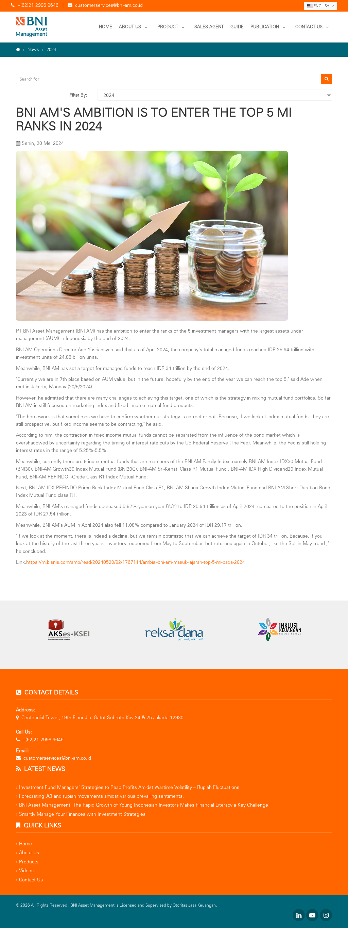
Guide (237, 26)
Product (167, 26)
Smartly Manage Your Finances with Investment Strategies (82, 814)
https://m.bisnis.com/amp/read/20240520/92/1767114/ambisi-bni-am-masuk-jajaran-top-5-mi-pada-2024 (135, 562)
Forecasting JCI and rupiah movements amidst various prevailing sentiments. (101, 796)
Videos (26, 871)
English (321, 5)
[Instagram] (326, 915)
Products (28, 862)
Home (105, 26)
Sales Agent (209, 26)
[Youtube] (312, 915)
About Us (130, 26)
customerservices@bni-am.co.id (109, 5)
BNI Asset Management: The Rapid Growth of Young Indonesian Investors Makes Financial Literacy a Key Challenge (143, 805)
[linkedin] (299, 915)
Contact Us (309, 26)
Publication (264, 26)
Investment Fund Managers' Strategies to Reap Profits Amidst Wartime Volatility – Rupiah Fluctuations (129, 787)
